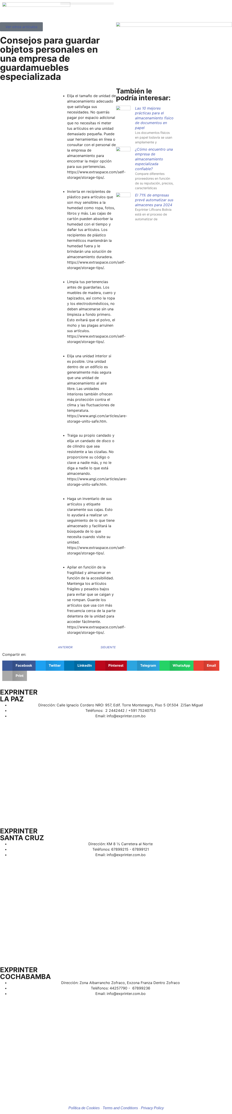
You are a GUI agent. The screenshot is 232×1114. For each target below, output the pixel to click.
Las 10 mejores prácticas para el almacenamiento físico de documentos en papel (154, 118)
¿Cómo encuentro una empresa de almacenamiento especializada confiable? (154, 159)
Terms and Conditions (120, 1108)
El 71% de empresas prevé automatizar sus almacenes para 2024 (154, 200)
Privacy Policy (152, 1108)
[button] (87, 3)
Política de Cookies (84, 1108)
